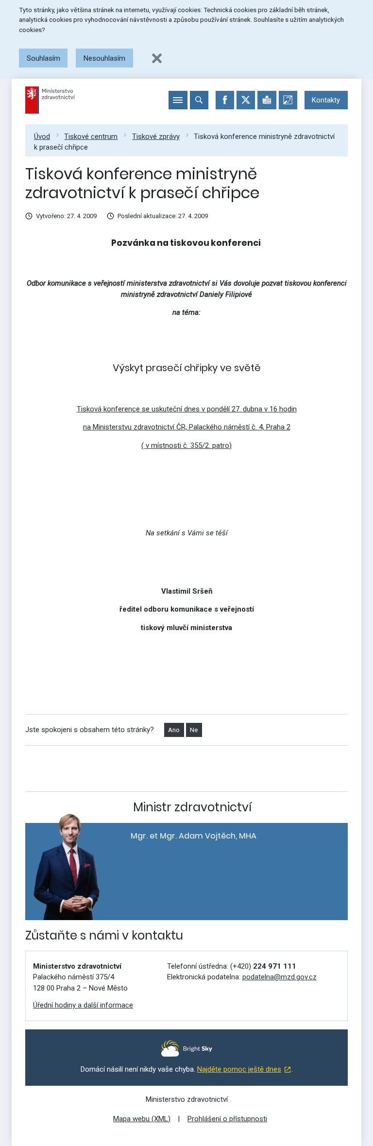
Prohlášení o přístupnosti (227, 1118)
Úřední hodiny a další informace (83, 1005)
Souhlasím (43, 58)
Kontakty (326, 100)
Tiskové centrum (91, 136)
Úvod (42, 136)
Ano (174, 730)
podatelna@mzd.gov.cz (279, 977)
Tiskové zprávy (156, 136)
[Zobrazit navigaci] (178, 100)
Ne (194, 730)
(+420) (263, 966)
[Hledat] (199, 100)
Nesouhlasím (104, 58)
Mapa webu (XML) (141, 1118)
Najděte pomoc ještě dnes (239, 1069)
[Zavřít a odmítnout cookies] (156, 58)
